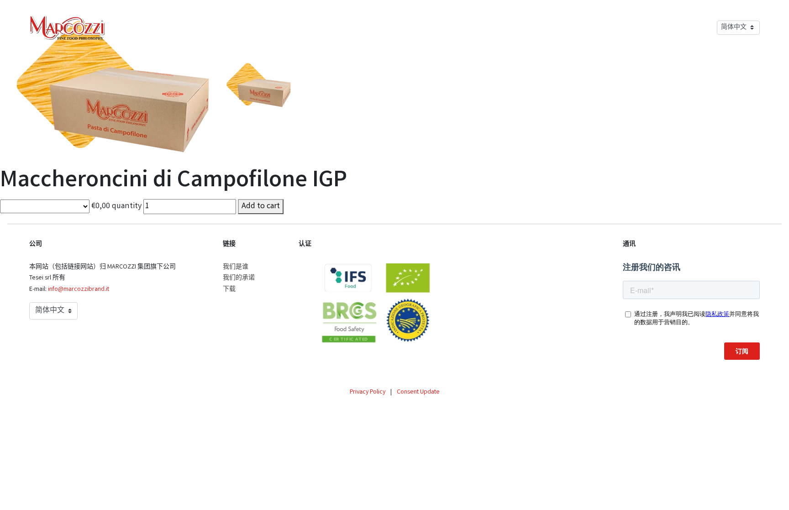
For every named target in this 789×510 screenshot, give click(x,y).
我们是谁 (235, 267)
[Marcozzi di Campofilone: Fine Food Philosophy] (67, 27)
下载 (229, 289)
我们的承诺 (239, 278)
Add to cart (261, 206)
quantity (127, 206)
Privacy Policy (367, 392)
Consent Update (418, 392)
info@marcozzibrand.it (78, 289)
